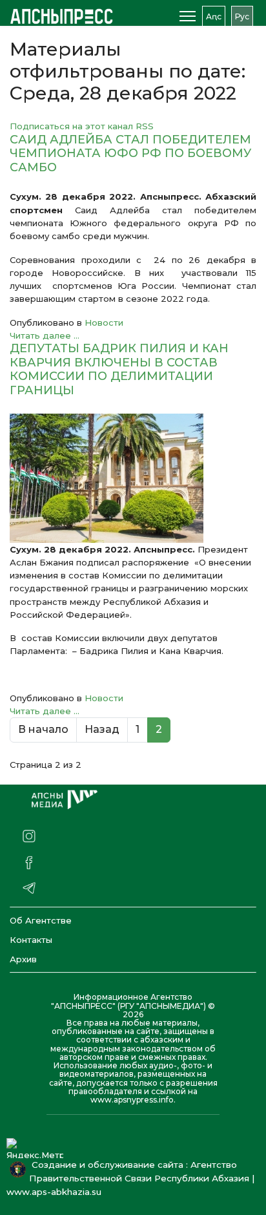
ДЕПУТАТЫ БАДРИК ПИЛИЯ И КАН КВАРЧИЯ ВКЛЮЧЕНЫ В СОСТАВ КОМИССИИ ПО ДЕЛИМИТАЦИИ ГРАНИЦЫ (119, 369)
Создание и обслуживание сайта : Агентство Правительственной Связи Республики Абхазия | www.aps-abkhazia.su (130, 1178)
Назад (102, 729)
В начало (43, 729)
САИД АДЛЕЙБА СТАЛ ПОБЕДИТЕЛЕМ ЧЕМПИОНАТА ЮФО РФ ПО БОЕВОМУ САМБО (130, 153)
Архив (23, 959)
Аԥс (213, 16)
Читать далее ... (44, 335)
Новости (104, 322)
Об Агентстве (41, 920)
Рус (242, 16)
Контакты (31, 940)
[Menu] (187, 16)
